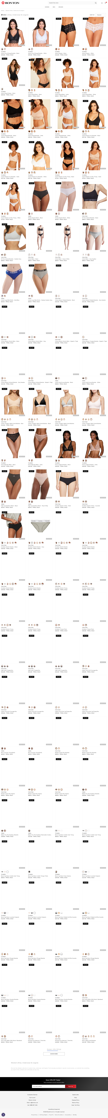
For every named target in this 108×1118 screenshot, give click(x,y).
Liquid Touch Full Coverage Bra (90, 670)
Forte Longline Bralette (62, 464)
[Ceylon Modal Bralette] (13, 114)
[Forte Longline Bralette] (67, 443)
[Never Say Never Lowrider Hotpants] (94, 854)
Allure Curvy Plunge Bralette (10, 53)
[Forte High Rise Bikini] (13, 443)
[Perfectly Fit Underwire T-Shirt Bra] (40, 1019)
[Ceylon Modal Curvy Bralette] (94, 114)
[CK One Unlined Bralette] (94, 196)
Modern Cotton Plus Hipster (8, 793)
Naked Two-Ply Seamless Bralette (90, 793)
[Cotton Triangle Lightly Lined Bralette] (13, 402)
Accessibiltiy (68, 1114)
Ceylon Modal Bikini (35, 94)
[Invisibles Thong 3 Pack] (67, 608)
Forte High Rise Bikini (8, 464)
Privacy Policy (34, 1114)
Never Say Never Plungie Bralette (9, 958)
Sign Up (70, 1086)
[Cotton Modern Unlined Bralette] (13, 361)
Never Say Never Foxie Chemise (63, 876)
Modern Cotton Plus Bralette (62, 752)
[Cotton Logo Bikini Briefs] (13, 279)
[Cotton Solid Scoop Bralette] (67, 361)
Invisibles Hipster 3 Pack (63, 506)
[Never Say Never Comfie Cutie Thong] (67, 813)
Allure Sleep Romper (8, 93)
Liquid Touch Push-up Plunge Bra (63, 711)
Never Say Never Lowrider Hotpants (91, 876)
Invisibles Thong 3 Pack (61, 629)
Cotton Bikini (33, 259)
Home (2, 10)
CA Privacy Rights (43, 1114)
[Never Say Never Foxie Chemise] (67, 854)
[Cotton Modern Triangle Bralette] (94, 320)
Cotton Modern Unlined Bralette (13, 382)
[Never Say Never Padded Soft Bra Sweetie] (67, 896)
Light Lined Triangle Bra (7, 670)
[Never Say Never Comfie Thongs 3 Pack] (40, 854)
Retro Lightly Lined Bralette (89, 1040)
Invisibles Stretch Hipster (9, 547)
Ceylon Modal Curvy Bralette (91, 135)
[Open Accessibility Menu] (3, 1115)
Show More (54, 1054)
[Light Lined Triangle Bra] (13, 649)
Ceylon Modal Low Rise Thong (64, 176)
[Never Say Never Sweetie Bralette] (13, 978)
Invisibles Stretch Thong (61, 588)
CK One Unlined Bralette (90, 218)
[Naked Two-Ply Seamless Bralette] (94, 772)
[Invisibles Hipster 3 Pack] (67, 484)
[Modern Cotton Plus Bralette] (67, 731)
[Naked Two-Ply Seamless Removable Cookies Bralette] (40, 813)
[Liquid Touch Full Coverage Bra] (94, 649)
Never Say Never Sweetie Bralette (9, 999)
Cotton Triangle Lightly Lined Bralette (12, 423)
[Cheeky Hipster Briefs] (40, 196)
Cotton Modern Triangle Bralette (94, 341)
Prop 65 (51, 1114)
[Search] (95, 3)
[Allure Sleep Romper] (13, 72)
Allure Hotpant (60, 53)
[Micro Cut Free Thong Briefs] (13, 731)
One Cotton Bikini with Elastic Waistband (92, 999)
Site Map (75, 1114)
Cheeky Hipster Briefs (35, 218)
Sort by (92, 15)
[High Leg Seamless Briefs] (13, 484)
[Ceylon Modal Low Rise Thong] (67, 155)
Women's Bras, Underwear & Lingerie (15, 10)
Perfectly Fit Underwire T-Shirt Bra (37, 1040)
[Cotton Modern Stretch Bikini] (13, 320)
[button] (101, 15)
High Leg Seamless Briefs (9, 506)
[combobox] (71, 3)
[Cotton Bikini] (40, 237)
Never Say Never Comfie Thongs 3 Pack (38, 876)
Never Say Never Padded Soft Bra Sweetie (65, 917)
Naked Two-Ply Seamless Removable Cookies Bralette (39, 835)
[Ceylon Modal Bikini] (40, 73)
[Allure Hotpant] (67, 32)
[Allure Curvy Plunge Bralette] (13, 32)
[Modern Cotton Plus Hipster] (13, 772)
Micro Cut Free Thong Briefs (8, 752)
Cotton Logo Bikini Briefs (10, 300)
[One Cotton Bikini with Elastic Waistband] (94, 978)
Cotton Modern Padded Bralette (65, 300)
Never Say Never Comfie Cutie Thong (64, 835)
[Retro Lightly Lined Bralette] (94, 1019)
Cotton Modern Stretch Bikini (10, 341)
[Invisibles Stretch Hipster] (13, 525)
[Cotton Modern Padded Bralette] (67, 279)
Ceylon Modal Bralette (8, 135)
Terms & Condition (59, 1114)
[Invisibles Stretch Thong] (67, 567)
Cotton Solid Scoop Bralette (64, 382)
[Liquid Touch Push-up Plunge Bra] (67, 690)
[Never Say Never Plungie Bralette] (13, 937)
